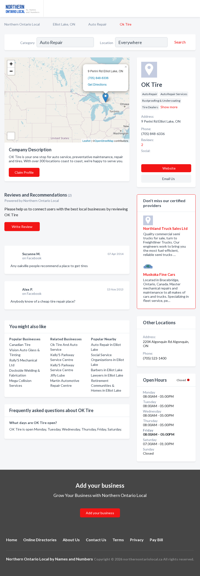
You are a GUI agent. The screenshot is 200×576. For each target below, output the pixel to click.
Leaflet (86, 141)
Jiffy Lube (57, 375)
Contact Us (96, 539)
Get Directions (97, 84)
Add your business (100, 513)
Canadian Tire (19, 344)
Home (11, 539)
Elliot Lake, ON (64, 24)
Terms (118, 539)
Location (106, 43)
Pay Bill (156, 539)
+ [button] (11, 64)
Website (169, 168)
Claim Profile (24, 172)
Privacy (137, 539)
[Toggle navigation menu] (193, 8)
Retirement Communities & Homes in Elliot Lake (106, 385)
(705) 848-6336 (98, 78)
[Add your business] (100, 507)
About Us (71, 539)
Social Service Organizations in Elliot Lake (107, 360)
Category (27, 43)
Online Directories (40, 539)
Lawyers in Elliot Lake (107, 375)
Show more (169, 107)
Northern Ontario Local (22, 24)
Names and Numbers (74, 559)
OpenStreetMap (104, 141)
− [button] (11, 71)
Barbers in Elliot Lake (106, 370)
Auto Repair (97, 24)
